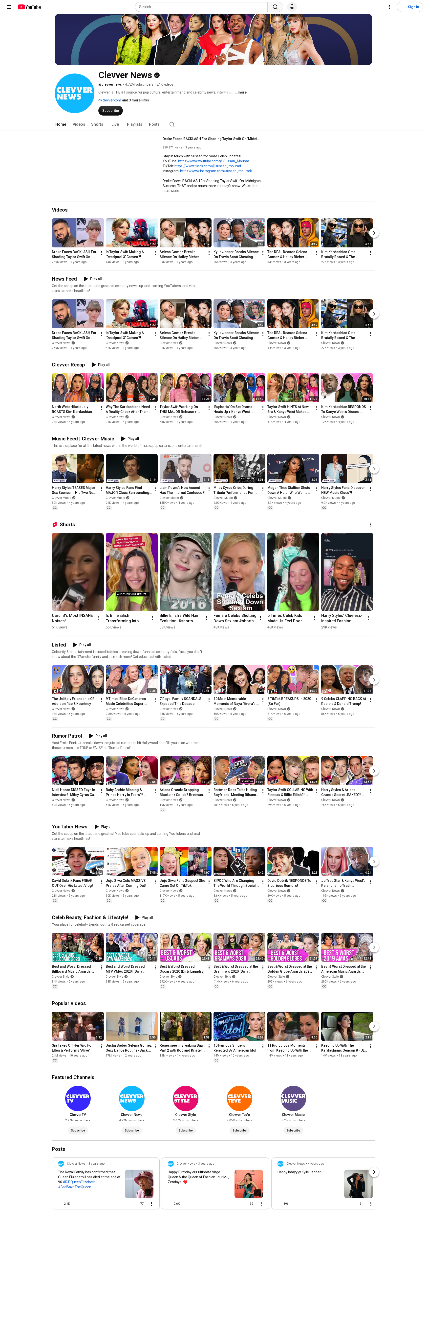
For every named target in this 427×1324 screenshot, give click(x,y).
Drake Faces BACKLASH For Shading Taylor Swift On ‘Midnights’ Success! (212, 139)
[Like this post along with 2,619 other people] (170, 1204)
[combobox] (202, 7)
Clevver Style (60, 976)
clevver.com (111, 100)
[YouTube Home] (29, 7)
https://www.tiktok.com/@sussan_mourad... (208, 166)
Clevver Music (61, 498)
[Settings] (390, 7)
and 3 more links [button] (135, 100)
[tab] (61, 124)
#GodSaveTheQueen (74, 1187)
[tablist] (213, 124)
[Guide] (9, 7)
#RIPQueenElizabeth (79, 1182)
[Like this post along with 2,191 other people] (60, 1204)
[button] (171, 190)
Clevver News (61, 343)
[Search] (275, 7)
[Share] (125, 1204)
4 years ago (316, 1163)
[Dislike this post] (76, 1204)
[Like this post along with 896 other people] (279, 1204)
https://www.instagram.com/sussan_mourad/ (216, 171)
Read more (171, 191)
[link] (105, 1185)
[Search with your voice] (292, 7)
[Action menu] (151, 1204)
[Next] (374, 233)
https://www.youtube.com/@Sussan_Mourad (213, 161)
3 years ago (96, 1163)
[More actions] (101, 253)
